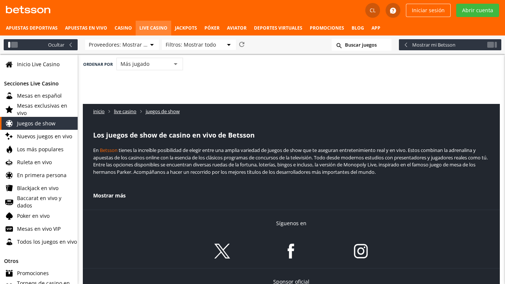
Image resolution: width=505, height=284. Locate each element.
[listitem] (31, 28)
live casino (125, 111)
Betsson (109, 150)
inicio (99, 111)
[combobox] (122, 45)
